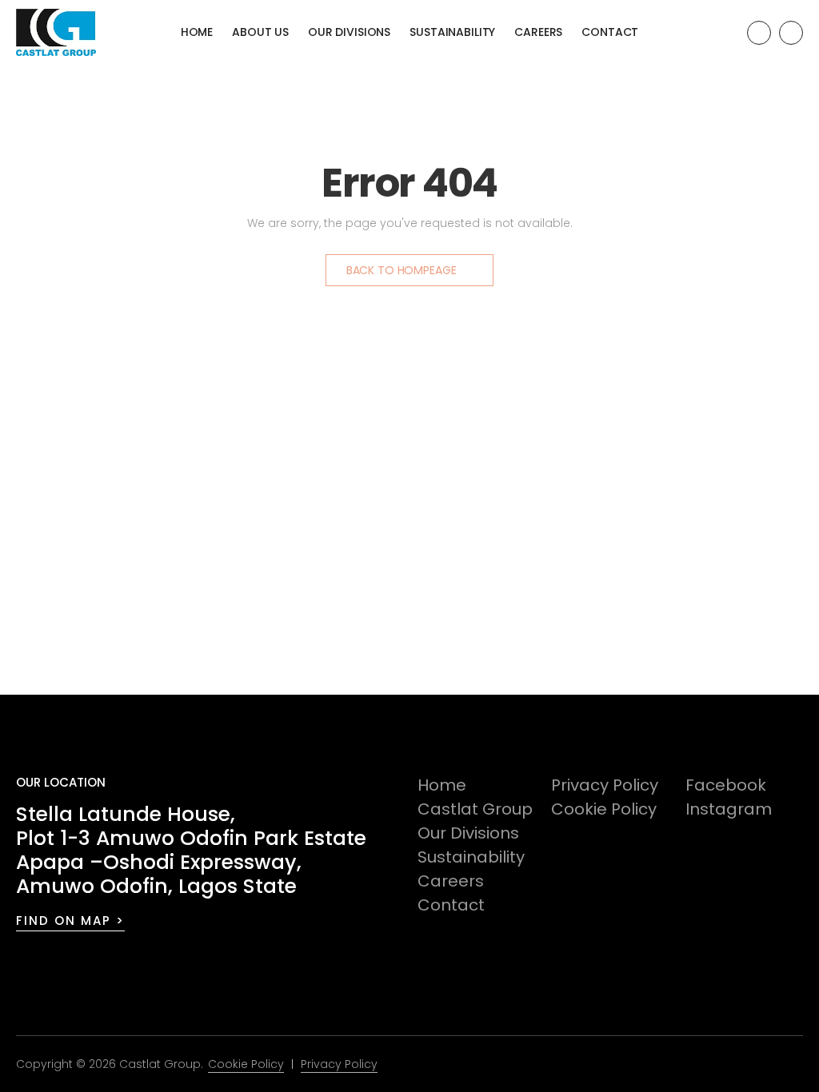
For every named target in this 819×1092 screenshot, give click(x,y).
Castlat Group (475, 809)
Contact (609, 32)
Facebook (725, 785)
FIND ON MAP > (70, 920)
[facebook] (759, 33)
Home (197, 32)
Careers (538, 32)
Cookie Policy (604, 809)
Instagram (728, 809)
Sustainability (452, 32)
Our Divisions (349, 32)
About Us (260, 32)
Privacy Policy (604, 785)
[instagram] (791, 33)
